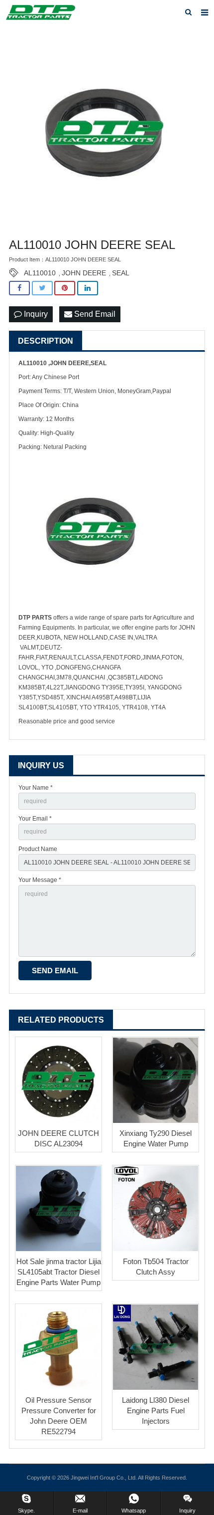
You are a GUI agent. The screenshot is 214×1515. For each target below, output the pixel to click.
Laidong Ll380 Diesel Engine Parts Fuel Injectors (155, 1410)
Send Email (93, 314)
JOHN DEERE (84, 273)
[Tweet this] (42, 288)
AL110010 (40, 273)
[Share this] (19, 288)
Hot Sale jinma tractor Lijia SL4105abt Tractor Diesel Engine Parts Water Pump (58, 1272)
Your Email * (35, 818)
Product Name (37, 849)
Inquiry (35, 314)
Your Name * (35, 787)
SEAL (120, 273)
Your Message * (39, 879)
